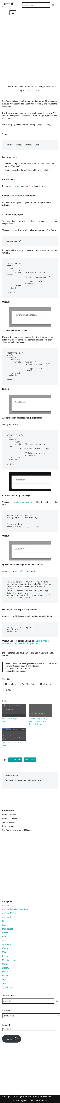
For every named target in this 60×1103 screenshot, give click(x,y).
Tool (4, 983)
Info (4, 936)
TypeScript (7, 987)
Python (5, 975)
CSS (4, 925)
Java (4, 940)
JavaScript (6, 944)
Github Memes (8, 822)
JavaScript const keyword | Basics (17, 830)
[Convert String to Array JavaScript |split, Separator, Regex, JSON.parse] (40, 710)
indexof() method (23, 571)
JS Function (15, 760)
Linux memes (8, 826)
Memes (5, 964)
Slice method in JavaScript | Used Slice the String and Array (26, 642)
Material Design (9, 960)
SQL (4, 979)
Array (15, 186)
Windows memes (9, 818)
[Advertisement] (30, 54)
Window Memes (9, 814)
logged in (20, 780)
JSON (5, 952)
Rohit (25, 90)
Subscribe (10, 1039)
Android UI (7, 917)
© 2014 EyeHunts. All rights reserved (30, 1100)
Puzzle (5, 972)
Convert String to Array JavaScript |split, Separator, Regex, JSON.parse (39, 721)
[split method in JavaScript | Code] (14, 734)
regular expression (21, 502)
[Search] (53, 5)
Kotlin (5, 956)
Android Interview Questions (15, 909)
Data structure (8, 929)
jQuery (5, 948)
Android (5, 905)
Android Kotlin (9, 913)
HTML (5, 932)
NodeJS (5, 968)
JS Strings (30, 760)
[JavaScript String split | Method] (14, 710)
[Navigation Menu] (12, 12)
